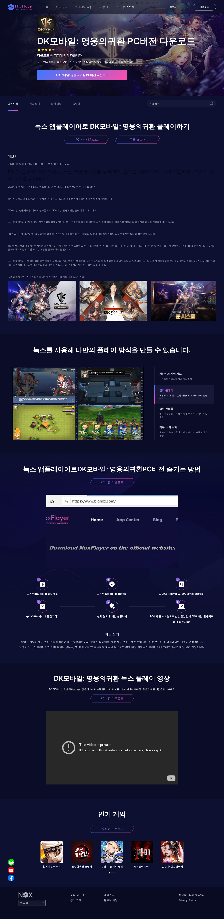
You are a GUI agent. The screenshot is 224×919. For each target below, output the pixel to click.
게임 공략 (61, 7)
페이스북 (109, 895)
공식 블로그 (77, 895)
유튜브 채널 (111, 900)
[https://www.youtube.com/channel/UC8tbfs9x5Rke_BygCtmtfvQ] (11, 870)
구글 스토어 (137, 139)
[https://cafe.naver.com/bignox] (11, 862)
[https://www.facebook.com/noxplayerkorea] (11, 878)
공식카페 (104, 7)
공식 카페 (75, 900)
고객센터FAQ (83, 7)
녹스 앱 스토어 (125, 7)
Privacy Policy (187, 900)
